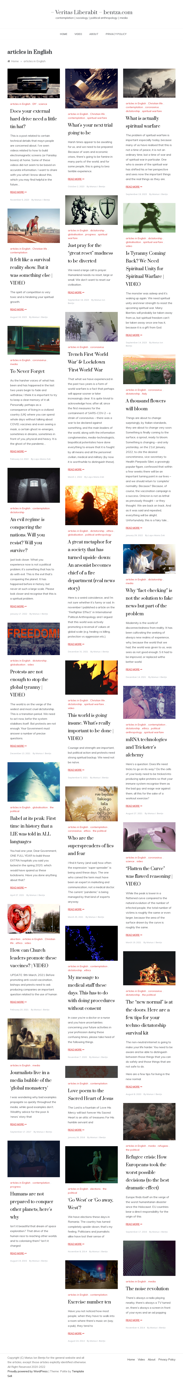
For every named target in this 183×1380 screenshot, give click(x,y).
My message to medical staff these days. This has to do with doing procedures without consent (91, 993)
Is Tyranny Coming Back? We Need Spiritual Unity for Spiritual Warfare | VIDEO (145, 268)
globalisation (75, 234)
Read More (17, 192)
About (94, 34)
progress (90, 234)
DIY (34, 104)
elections (95, 1188)
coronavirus (152, 107)
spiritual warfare (97, 118)
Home (63, 34)
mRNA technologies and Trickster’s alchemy (146, 747)
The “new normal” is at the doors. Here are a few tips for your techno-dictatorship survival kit (149, 1017)
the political (99, 830)
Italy (144, 393)
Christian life (97, 114)
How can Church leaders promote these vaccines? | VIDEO (33, 958)
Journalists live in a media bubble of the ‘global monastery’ (31, 1080)
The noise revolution (147, 1289)
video (129, 246)
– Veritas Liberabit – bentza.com (91, 12)
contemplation (76, 118)
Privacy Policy (116, 34)
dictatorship (133, 111)
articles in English (20, 104)
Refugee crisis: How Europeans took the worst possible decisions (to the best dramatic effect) (147, 1172)
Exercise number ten (89, 1302)
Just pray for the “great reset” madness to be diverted (90, 253)
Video (78, 34)
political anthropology (98, 534)
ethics (110, 531)
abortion (15, 939)
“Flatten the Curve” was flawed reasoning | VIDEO (149, 876)
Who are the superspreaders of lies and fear (91, 846)
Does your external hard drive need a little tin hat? (33, 119)
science (43, 104)
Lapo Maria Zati (95, 477)
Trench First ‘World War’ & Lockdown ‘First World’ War (88, 362)
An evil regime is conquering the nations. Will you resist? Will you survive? (27, 535)
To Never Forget (27, 371)
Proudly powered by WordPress (28, 1371)
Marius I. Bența (42, 199)
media (14, 364)
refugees (163, 1145)
